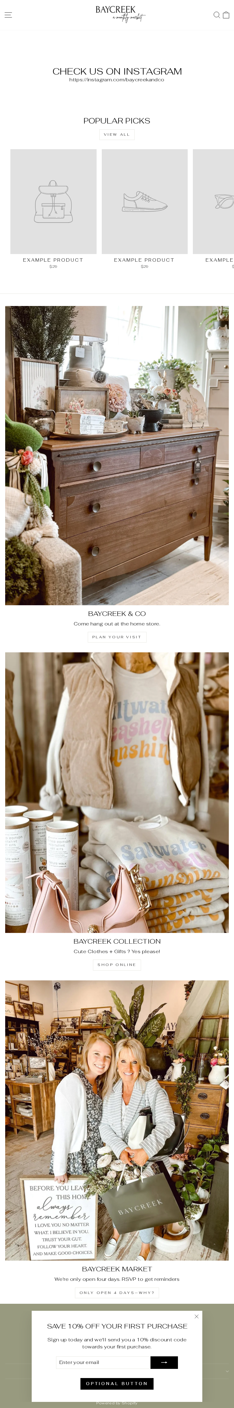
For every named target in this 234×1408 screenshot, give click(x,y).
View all (117, 134)
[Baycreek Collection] (117, 792)
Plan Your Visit (117, 637)
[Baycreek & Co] (117, 455)
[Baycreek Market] (117, 1120)
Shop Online (117, 964)
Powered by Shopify (116, 1403)
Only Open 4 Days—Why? (117, 1292)
